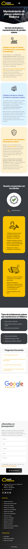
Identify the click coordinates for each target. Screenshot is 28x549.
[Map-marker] (10, 493)
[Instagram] (8, 493)
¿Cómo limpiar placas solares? (11, 355)
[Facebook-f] (3, 493)
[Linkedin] (5, 493)
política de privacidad (9, 466)
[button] (19, 3)
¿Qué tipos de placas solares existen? (13, 364)
